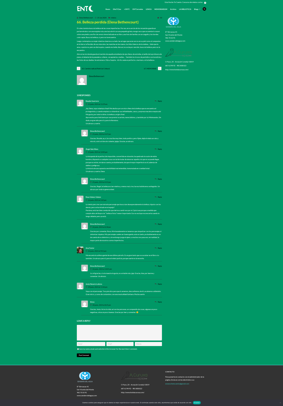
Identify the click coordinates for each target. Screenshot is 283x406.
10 (161, 18)
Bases (108, 9)
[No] (280, 403)
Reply (160, 101)
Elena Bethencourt (86, 18)
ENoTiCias (117, 9)
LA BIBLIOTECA (185, 9)
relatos (113, 18)
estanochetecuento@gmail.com (177, 384)
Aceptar (197, 402)
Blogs (196, 9)
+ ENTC (127, 9)
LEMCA (149, 9)
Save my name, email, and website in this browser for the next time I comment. (108, 349)
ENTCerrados (138, 9)
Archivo (173, 9)
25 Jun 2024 (101, 18)
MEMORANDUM (160, 9)
